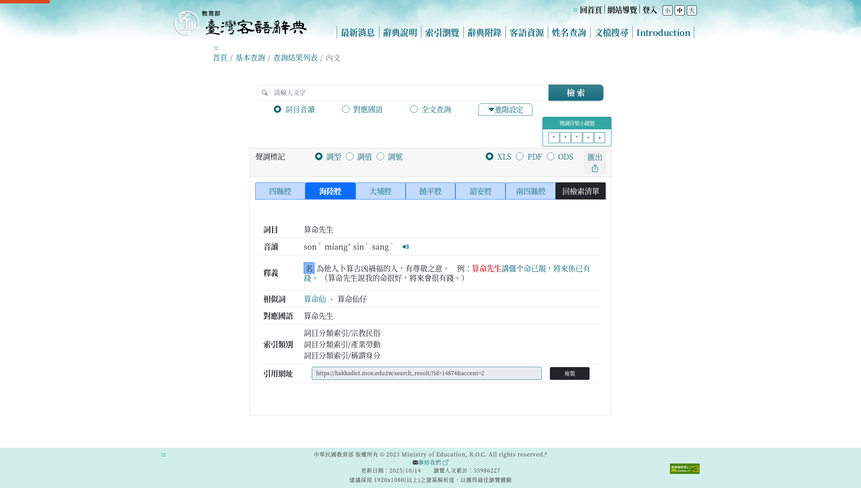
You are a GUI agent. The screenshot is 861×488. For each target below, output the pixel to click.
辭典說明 (400, 32)
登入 (649, 9)
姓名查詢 (569, 32)
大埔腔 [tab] (380, 190)
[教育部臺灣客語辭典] (240, 20)
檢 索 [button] (576, 92)
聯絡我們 (430, 462)
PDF (534, 156)
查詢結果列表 (295, 57)
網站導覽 (622, 9)
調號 (395, 156)
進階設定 (509, 109)
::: (575, 9)
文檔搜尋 (611, 32)
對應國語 (368, 108)
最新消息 (358, 32)
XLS (504, 156)
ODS (565, 156)
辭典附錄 (484, 32)
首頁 (220, 57)
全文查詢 (436, 108)
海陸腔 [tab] (330, 190)
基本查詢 (250, 57)
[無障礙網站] (685, 468)
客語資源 (527, 32)
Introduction (663, 32)
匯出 (595, 156)
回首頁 (591, 9)
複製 (569, 373)
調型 (333, 156)
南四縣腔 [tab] (531, 190)
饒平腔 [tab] (430, 190)
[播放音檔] (406, 246)
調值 (364, 156)
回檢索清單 (580, 190)
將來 (560, 268)
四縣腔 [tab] (280, 190)
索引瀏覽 (442, 32)
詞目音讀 (300, 108)
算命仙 (315, 298)
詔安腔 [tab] (481, 190)
